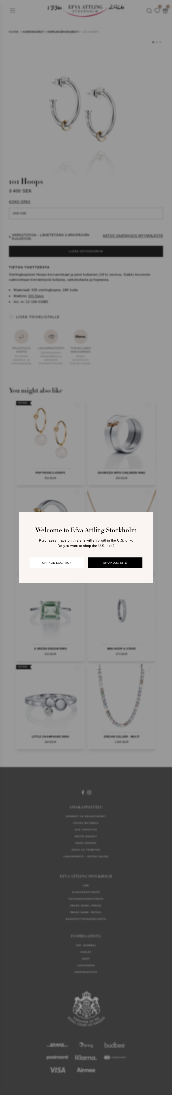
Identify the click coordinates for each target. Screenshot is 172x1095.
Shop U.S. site (115, 562)
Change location (57, 562)
